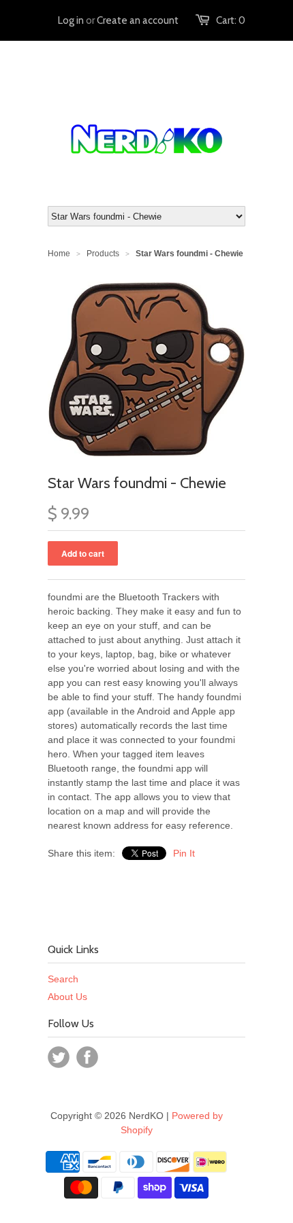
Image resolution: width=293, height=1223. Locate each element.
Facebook (87, 1057)
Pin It (184, 853)
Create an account (138, 20)
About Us (67, 996)
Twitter (59, 1057)
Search (63, 979)
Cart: (230, 20)
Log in (71, 20)
